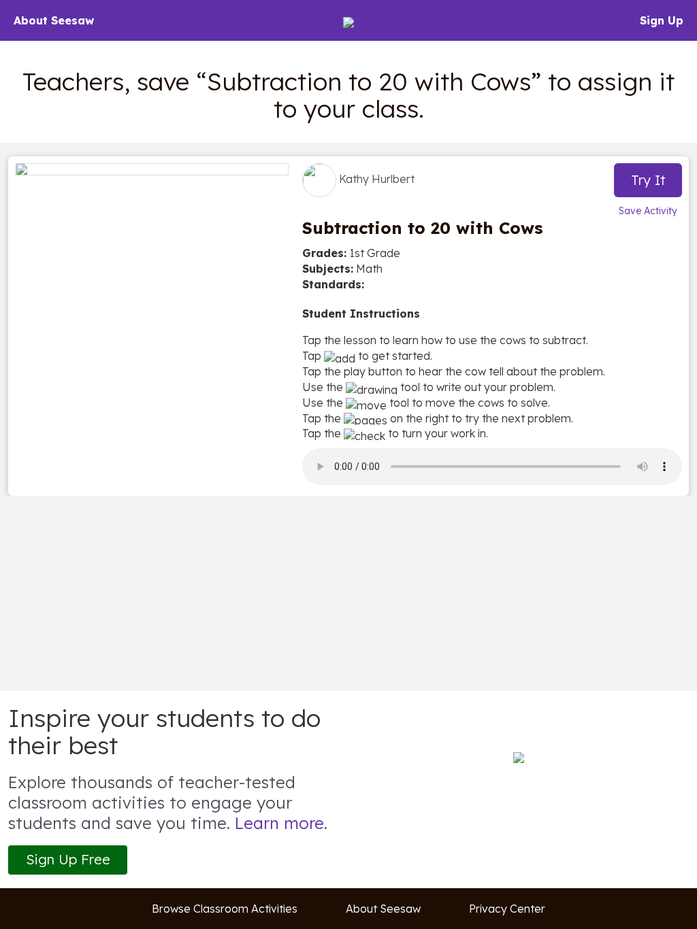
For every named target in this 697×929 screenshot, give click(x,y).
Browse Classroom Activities (224, 908)
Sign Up (661, 20)
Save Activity (648, 211)
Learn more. (281, 823)
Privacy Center (507, 908)
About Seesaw (54, 20)
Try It (648, 179)
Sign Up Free (68, 859)
